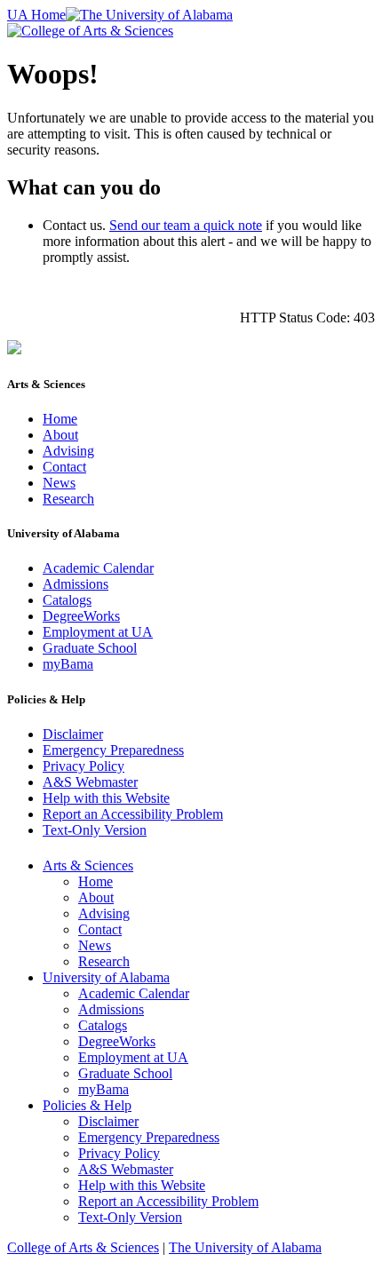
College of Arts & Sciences (83, 1247)
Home (60, 418)
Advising (68, 450)
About (60, 434)
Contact (64, 466)
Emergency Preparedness (113, 750)
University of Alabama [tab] (106, 977)
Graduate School (90, 647)
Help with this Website (106, 798)
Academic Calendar (98, 567)
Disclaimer (73, 734)
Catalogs (67, 599)
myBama (68, 663)
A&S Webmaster (90, 782)
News (59, 482)
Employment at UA (98, 631)
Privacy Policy (83, 766)
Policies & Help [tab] (87, 1105)
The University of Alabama (245, 1247)
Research (68, 498)
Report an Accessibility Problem (133, 814)
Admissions (75, 583)
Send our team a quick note (185, 225)
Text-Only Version (95, 829)
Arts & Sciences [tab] (88, 865)
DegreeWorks (81, 615)
